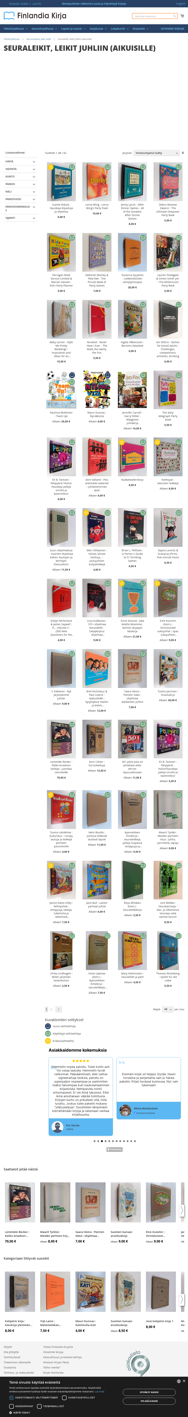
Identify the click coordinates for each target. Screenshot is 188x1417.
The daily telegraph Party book (167, 416)
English (180, 3)
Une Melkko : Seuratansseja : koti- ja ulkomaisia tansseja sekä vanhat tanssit (168, 909)
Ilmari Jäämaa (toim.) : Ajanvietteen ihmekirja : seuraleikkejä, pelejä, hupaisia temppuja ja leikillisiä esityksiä (97, 980)
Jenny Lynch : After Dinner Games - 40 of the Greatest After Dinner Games (132, 211)
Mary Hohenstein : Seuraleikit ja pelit (132, 975)
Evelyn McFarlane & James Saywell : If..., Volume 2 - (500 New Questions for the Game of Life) (61, 627)
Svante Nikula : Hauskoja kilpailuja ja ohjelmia (61, 208)
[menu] (94, 28)
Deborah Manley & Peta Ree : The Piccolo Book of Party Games (96, 280)
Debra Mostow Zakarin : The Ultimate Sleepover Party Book (168, 210)
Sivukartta (10, 1367)
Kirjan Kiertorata (53, 1372)
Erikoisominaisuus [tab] (18, 208)
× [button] (183, 1381)
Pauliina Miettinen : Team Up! (61, 414)
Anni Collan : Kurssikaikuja (97, 763)
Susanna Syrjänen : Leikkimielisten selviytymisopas (132, 278)
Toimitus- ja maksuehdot (19, 1372)
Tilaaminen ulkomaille (17, 1362)
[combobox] (155, 16)
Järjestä (127, 153)
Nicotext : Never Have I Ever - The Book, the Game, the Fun (97, 347)
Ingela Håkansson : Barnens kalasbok (132, 343)
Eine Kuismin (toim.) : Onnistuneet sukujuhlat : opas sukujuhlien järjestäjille (167, 627)
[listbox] (179, 1381)
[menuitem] (14, 28)
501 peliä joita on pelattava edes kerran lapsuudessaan (132, 767)
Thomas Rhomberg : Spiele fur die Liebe (168, 977)
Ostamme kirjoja (53, 1352)
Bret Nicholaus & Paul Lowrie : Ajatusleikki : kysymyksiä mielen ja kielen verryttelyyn (97, 698)
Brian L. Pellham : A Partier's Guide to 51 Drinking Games (132, 555)
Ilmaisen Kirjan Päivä (56, 1362)
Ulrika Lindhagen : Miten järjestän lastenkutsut (61, 977)
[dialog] (94, 1397)
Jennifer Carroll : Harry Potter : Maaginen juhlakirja (132, 418)
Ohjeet (8, 1347)
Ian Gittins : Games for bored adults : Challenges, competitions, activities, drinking (168, 349)
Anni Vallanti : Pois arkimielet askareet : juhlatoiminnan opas (97, 485)
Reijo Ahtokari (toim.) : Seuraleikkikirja (132, 906)
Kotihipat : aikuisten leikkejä (167, 481)
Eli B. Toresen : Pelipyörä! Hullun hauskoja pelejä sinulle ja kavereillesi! (61, 486)
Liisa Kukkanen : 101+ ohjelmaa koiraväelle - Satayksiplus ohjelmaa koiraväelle (97, 627)
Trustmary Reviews (114, 1149)
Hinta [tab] (9, 161)
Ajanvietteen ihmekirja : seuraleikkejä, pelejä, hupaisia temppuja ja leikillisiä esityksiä (132, 839)
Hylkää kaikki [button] (149, 1401)
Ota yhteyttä (11, 1352)
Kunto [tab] (10, 176)
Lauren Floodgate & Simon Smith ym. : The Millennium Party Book (168, 280)
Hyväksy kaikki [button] (149, 1392)
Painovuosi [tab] (13, 199)
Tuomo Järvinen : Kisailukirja (168, 693)
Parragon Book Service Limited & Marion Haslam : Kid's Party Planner (61, 280)
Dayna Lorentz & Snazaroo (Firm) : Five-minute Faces (168, 554)
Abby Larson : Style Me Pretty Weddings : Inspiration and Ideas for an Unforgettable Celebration (61, 349)
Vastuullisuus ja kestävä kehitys (62, 1357)
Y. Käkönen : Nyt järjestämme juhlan (61, 695)
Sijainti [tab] (10, 218)
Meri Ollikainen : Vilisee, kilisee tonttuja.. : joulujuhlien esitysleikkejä (97, 557)
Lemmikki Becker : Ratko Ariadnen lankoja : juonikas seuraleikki (61, 767)
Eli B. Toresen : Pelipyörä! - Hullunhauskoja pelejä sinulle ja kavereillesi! (168, 768)
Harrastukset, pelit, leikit (38, 39)
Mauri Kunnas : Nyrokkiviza (96, 414)
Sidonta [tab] (11, 169)
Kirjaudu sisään (18, 3)
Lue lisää (99, 1391)
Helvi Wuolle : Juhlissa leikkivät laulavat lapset (97, 836)
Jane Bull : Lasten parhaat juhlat (96, 904)
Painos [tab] (10, 184)
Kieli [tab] (9, 191)
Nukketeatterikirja (132, 479)
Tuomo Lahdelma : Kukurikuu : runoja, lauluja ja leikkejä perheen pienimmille (61, 839)
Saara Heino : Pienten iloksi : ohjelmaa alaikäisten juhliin (132, 697)
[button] (63, 1412)
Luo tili (37, 3)
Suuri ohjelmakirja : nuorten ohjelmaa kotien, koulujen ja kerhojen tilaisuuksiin (61, 557)
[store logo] (35, 16)
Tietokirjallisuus (12, 39)
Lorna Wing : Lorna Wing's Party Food (97, 206)
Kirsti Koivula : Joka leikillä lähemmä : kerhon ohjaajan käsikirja (132, 626)
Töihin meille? (51, 1367)
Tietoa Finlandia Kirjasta (58, 1347)
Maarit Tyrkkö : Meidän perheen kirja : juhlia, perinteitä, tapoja (167, 838)
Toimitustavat (12, 1357)
